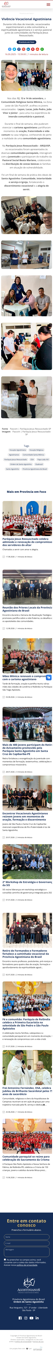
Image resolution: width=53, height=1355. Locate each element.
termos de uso (38, 1342)
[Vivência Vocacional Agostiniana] (26, 75)
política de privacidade (27, 1265)
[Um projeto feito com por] (26, 1346)
